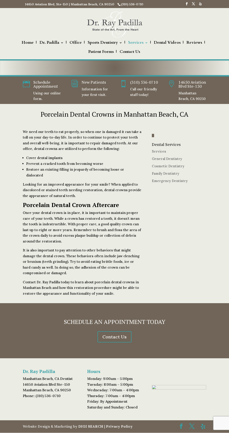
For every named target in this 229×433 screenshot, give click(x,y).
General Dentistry (167, 159)
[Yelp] (200, 5)
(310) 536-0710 (144, 82)
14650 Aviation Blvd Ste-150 (192, 84)
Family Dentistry (165, 173)
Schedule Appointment (45, 84)
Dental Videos (167, 43)
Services (136, 43)
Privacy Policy (119, 426)
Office (76, 43)
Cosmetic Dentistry (168, 166)
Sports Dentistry (103, 43)
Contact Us (130, 52)
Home (28, 43)
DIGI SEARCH (90, 426)
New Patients (94, 82)
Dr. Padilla (49, 43)
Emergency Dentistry (170, 181)
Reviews (194, 43)
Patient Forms (101, 52)
